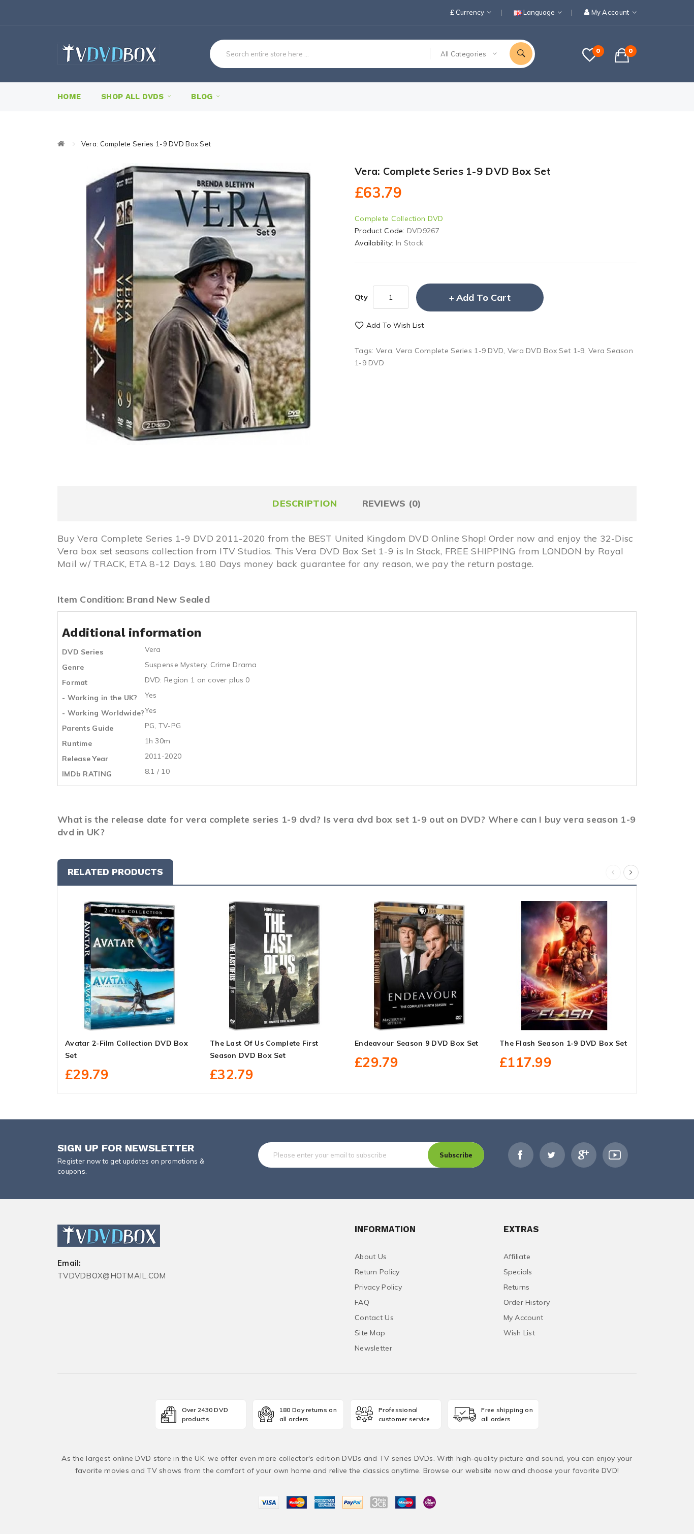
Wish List (519, 1332)
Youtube (615, 1155)
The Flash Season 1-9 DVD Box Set (563, 1043)
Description (304, 503)
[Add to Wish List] (130, 1019)
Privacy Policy (378, 1287)
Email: (69, 1263)
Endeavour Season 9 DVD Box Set (416, 1043)
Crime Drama (233, 664)
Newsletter (373, 1348)
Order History (526, 1302)
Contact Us (374, 1317)
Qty (361, 297)
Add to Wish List (395, 325)
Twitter (552, 1155)
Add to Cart (483, 297)
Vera (384, 350)
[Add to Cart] (107, 1019)
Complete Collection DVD (399, 218)
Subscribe (455, 1155)
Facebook (520, 1155)
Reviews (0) (392, 503)
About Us (371, 1256)
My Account (523, 1317)
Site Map (370, 1332)
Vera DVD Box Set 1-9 (546, 350)
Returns (516, 1287)
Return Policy (377, 1271)
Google (583, 1155)
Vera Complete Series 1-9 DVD (449, 350)
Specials (517, 1271)
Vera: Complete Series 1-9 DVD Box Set (146, 144)
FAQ (362, 1302)
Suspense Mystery (175, 664)
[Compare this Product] (152, 1019)
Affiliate (517, 1256)
